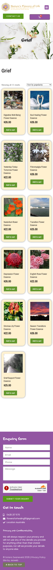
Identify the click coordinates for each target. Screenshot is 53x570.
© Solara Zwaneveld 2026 (16, 557)
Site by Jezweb (10, 560)
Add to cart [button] (10, 129)
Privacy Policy (38, 557)
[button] (47, 7)
